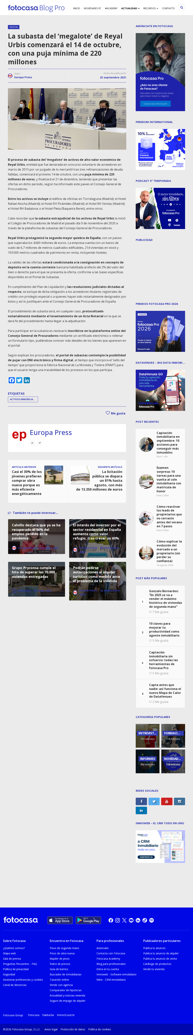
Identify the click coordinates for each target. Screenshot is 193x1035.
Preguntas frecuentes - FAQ (20, 964)
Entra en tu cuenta (107, 969)
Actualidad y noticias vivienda (67, 995)
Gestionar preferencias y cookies (23, 979)
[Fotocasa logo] (20, 920)
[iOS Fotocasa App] (60, 920)
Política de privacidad (16, 969)
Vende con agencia (61, 985)
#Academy (111, 8)
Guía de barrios (59, 969)
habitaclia (48, 1015)
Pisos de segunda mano (64, 948)
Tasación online (59, 979)
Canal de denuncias (15, 985)
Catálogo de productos (157, 964)
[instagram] (117, 920)
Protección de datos (73, 1029)
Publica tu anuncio (154, 948)
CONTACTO (168, 8)
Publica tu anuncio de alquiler (161, 953)
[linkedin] (138, 920)
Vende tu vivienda (154, 969)
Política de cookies (99, 1029)
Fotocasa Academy (108, 958)
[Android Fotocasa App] (88, 920)
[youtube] (131, 920)
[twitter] (124, 920)
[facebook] (111, 920)
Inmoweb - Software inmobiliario (116, 974)
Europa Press (23, 77)
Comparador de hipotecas (66, 990)
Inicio (76, 8)
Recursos (149, 8)
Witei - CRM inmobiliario (111, 979)
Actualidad (129, 8)
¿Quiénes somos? (14, 948)
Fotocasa (33, 1015)
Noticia (14, 27)
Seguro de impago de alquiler (67, 1000)
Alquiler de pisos (60, 958)
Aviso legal (50, 1029)
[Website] (32, 443)
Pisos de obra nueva (62, 953)
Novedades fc (92, 8)
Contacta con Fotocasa (110, 953)
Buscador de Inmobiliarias (65, 974)
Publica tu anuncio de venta (160, 958)
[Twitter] (40, 443)
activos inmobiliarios (24, 399)
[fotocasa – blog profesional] (36, 7)
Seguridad (9, 974)
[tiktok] (144, 920)
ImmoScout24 (65, 1015)
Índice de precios (60, 964)
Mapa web (9, 953)
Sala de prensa (12, 958)
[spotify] (151, 920)
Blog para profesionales (111, 964)
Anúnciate (102, 948)
